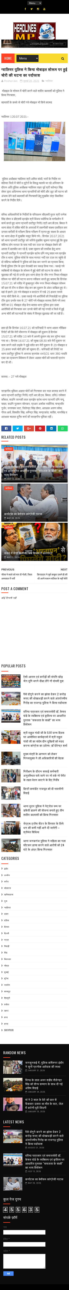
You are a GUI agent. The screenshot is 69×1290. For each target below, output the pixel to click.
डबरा (6, 913)
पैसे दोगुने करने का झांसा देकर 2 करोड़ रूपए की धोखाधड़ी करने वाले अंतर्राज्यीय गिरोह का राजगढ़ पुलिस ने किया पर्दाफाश (45, 698)
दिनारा (6, 926)
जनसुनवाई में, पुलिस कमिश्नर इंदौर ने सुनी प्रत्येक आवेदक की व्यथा (44, 1064)
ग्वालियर (49, 81)
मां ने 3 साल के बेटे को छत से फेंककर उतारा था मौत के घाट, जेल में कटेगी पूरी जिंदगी (44, 1103)
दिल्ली (6, 933)
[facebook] (25, 9)
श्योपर (6, 1004)
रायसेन (7, 984)
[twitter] (31, 9)
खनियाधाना (8, 894)
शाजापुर (7, 991)
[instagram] (38, 9)
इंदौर (6, 868)
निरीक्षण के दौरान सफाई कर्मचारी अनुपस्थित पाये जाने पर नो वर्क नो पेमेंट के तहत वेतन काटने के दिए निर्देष (44, 775)
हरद (6, 1017)
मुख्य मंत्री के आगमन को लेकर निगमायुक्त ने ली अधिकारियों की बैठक (43, 756)
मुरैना (6, 978)
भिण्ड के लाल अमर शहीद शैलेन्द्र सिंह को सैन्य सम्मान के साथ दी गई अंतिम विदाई (44, 1084)
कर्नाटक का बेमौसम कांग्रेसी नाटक (23, 514)
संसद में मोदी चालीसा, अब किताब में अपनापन (28, 553)
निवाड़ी (6, 946)
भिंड (5, 952)
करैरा (6, 881)
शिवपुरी (7, 997)
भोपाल (6, 965)
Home (8, 58)
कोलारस (7, 887)
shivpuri (9, 1030)
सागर (6, 1010)
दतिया (6, 920)
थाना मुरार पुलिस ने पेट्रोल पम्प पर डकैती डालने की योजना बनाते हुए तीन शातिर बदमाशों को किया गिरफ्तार (43, 810)
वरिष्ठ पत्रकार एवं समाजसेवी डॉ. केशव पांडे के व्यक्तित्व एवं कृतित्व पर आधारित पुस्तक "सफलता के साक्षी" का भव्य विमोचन (34, 470)
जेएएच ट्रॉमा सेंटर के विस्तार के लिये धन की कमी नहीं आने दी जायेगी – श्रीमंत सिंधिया (43, 827)
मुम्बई (6, 972)
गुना (5, 900)
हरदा (6, 1023)
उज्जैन (7, 875)
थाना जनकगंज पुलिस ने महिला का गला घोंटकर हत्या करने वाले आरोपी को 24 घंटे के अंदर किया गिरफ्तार (44, 845)
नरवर (6, 939)
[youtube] (44, 9)
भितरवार (7, 959)
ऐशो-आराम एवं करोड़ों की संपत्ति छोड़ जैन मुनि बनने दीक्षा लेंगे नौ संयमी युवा (43, 678)
